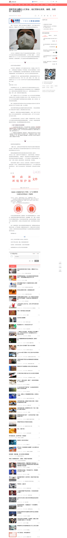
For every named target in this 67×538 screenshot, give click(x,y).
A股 (15, 4)
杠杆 (32, 370)
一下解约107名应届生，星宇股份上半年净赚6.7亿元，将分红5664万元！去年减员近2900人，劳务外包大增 (28, 333)
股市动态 (28, 384)
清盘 (31, 495)
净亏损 (34, 356)
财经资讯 (26, 287)
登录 (29, 260)
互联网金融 (46, 4)
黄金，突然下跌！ (21, 428)
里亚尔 (29, 426)
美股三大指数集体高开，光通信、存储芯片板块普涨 (20, 458)
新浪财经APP (35, 1)
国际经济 (28, 419)
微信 (47, 15)
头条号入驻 (44, 19)
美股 (23, 4)
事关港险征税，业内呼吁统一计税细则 (17, 435)
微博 (44, 15)
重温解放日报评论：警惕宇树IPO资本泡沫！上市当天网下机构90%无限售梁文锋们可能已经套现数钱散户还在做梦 (27, 464)
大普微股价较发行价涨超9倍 (47, 24)
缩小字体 (38, 15)
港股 (19, 4)
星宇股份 (29, 335)
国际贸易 (26, 481)
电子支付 (28, 342)
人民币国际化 (30, 377)
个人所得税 (21, 437)
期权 (32, 342)
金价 (27, 301)
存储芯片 (24, 460)
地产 (30, 405)
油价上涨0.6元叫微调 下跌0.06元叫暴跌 (26, 345)
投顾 (26, 280)
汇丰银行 (34, 377)
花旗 (29, 287)
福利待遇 (28, 536)
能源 (41, 4)
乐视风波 (29, 356)
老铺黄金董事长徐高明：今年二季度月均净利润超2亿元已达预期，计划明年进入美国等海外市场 (27, 298)
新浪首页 (60, 263)
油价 (33, 398)
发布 (36, 260)
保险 (19, 437)
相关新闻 (12, 266)
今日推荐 (45, 35)
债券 (33, 363)
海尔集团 (31, 451)
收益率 (28, 398)
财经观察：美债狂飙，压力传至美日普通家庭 (19, 454)
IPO (27, 467)
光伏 (27, 391)
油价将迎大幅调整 (21, 317)
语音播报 (35, 15)
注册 (56, 1)
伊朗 (31, 426)
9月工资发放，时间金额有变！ (24, 532)
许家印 (28, 405)
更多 (55, 4)
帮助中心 (52, 87)
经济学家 (29, 481)
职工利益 (28, 529)
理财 (30, 4)
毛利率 (32, 356)
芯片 (29, 444)
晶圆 (27, 444)
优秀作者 (50, 35)
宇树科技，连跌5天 (21, 484)
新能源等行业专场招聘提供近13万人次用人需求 (28, 525)
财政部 (31, 363)
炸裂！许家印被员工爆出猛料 (23, 310)
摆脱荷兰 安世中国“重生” (23, 440)
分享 (50, 15)
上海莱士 (28, 451)
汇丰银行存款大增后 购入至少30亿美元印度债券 (28, 373)
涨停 (28, 273)
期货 (38, 4)
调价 (26, 301)
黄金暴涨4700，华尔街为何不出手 (25, 324)
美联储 (29, 363)
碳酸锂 (31, 342)
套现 (28, 467)
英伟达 (26, 273)
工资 (30, 536)
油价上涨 (31, 349)
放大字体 (41, 15)
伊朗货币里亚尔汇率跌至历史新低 (24, 421)
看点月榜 (55, 35)
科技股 (26, 294)
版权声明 (43, 87)
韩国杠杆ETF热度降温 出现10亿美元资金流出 (27, 366)
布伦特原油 (31, 398)
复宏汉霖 (31, 287)
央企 (29, 391)
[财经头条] (12, 1)
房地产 (52, 4)
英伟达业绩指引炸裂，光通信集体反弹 (25, 289)
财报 (30, 273)
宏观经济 (11, 4)
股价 (30, 488)
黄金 (34, 4)
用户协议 (47, 87)
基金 (27, 4)
